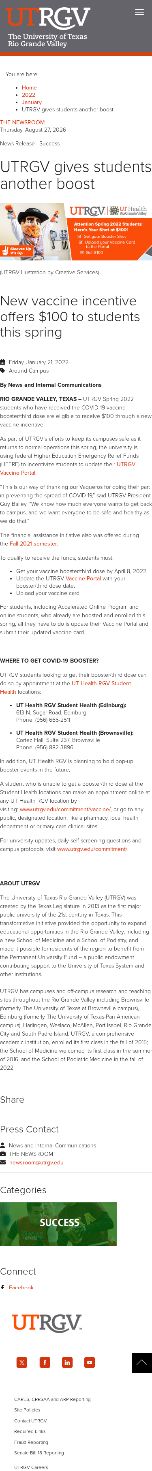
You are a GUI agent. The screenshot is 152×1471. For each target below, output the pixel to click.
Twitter (22, 1362)
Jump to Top (142, 1363)
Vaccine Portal (83, 578)
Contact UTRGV (30, 1421)
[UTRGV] (76, 1340)
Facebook (21, 1287)
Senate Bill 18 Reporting (39, 1453)
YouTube (90, 1362)
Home (29, 87)
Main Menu (139, 12)
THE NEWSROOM (22, 122)
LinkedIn (67, 1362)
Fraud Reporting (31, 1442)
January (32, 102)
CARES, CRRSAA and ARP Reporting (52, 1399)
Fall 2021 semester (33, 543)
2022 (28, 95)
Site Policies (27, 1410)
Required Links (30, 1431)
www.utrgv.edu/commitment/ (92, 849)
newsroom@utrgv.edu (36, 1162)
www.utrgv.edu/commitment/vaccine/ (65, 809)
